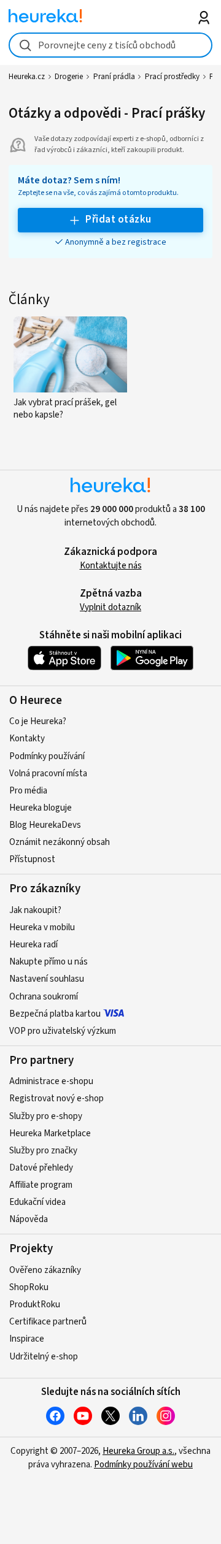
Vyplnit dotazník (110, 607)
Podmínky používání (47, 756)
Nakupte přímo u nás (48, 961)
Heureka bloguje (40, 807)
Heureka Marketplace (50, 1133)
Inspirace (26, 1338)
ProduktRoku (34, 1304)
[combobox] (110, 45)
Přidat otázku (118, 219)
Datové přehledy (41, 1167)
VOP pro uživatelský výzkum (62, 1031)
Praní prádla (114, 76)
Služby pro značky (43, 1150)
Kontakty (27, 738)
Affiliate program (40, 1185)
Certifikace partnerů (48, 1321)
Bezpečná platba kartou (55, 1013)
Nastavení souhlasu (46, 979)
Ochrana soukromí (43, 996)
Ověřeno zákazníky (45, 1270)
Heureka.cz (27, 76)
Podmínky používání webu (143, 1464)
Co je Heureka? (37, 721)
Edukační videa (37, 1202)
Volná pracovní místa (48, 773)
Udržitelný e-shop (43, 1356)
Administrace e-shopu (51, 1081)
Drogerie (69, 76)
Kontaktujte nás (111, 565)
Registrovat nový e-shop (56, 1098)
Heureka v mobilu (42, 927)
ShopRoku (28, 1287)
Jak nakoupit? (35, 910)
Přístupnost (32, 859)
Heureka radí (33, 944)
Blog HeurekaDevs (45, 825)
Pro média (28, 790)
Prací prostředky (172, 76)
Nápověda (28, 1219)
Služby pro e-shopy (45, 1116)
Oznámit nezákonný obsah (59, 842)
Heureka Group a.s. (138, 1451)
